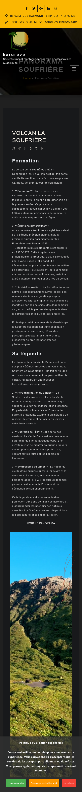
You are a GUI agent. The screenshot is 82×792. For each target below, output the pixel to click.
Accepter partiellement (44, 783)
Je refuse (69, 783)
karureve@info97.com (61, 22)
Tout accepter (16, 783)
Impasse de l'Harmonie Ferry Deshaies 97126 (42, 16)
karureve (14, 54)
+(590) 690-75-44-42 (23, 22)
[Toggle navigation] (74, 69)
